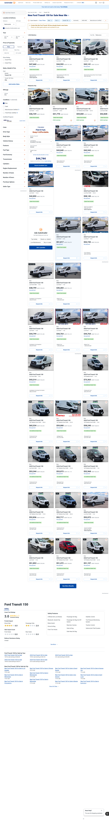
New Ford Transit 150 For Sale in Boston (66, 681)
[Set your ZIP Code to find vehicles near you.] (69, 15)
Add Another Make (14, 84)
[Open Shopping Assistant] (107, 814)
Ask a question (41, 247)
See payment (32, 66)
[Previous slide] (30, 105)
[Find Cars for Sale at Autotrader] (10, 2)
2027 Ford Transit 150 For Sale (13, 655)
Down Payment (33, 145)
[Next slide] (105, 105)
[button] (96, 3)
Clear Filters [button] (42, 20)
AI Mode (80, 2)
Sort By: (92, 35)
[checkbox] (7, 60)
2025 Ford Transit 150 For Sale (38, 655)
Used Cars (20, 2)
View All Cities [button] (53, 686)
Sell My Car (47, 2)
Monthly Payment (34, 136)
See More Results (68, 586)
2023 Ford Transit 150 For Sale (64, 655)
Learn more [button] (22, 120)
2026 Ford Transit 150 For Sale (13, 659)
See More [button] (53, 644)
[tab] (6, 608)
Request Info (39, 80)
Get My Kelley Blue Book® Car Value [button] (41, 154)
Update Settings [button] (47, 161)
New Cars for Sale (32, 12)
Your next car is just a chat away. (54, 7)
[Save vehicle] (52, 41)
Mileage (6, 93)
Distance (5, 21)
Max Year (18, 36)
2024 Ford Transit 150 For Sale (38, 659)
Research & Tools (68, 2)
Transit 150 (46, 12)
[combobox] (14, 13)
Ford (40, 12)
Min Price (5, 50)
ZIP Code (18, 21)
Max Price (16, 50)
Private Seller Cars (37, 2)
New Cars (28, 2)
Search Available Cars (40, 165)
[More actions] (51, 80)
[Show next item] (78, 224)
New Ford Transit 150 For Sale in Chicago (41, 668)
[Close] (102, 811)
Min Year (6, 36)
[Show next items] (105, 20)
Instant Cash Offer (57, 2)
